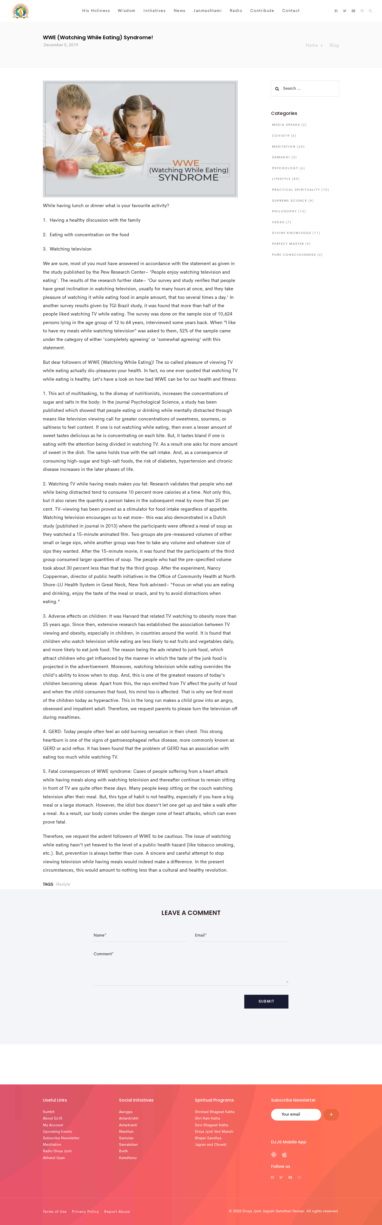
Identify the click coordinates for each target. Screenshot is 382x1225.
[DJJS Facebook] (336, 11)
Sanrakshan (128, 1145)
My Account (53, 1125)
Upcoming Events (57, 1132)
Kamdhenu (128, 1158)
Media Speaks (289, 125)
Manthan (126, 1132)
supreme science (293, 200)
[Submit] (331, 1115)
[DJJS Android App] (273, 1156)
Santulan (126, 1138)
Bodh (123, 1151)
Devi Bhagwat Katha (211, 1125)
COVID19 (284, 135)
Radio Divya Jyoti (57, 1151)
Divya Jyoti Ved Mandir (214, 1132)
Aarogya (125, 1112)
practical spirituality (300, 190)
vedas (281, 222)
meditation (288, 146)
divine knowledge (296, 233)
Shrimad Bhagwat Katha (214, 1112)
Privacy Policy (85, 1212)
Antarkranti (128, 1125)
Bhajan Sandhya (208, 1138)
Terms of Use (55, 1212)
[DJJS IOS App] (284, 1156)
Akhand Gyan (54, 1158)
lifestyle (63, 884)
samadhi (284, 157)
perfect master (291, 244)
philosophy (289, 211)
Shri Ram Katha (207, 1118)
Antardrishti (129, 1118)
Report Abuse (117, 1212)
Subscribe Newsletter (61, 1138)
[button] (370, 11)
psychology (288, 168)
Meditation (52, 1145)
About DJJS (52, 1118)
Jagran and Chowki (211, 1145)
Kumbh (49, 1112)
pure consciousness (297, 254)
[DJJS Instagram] (362, 11)
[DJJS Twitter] (344, 11)
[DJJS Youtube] (353, 11)
